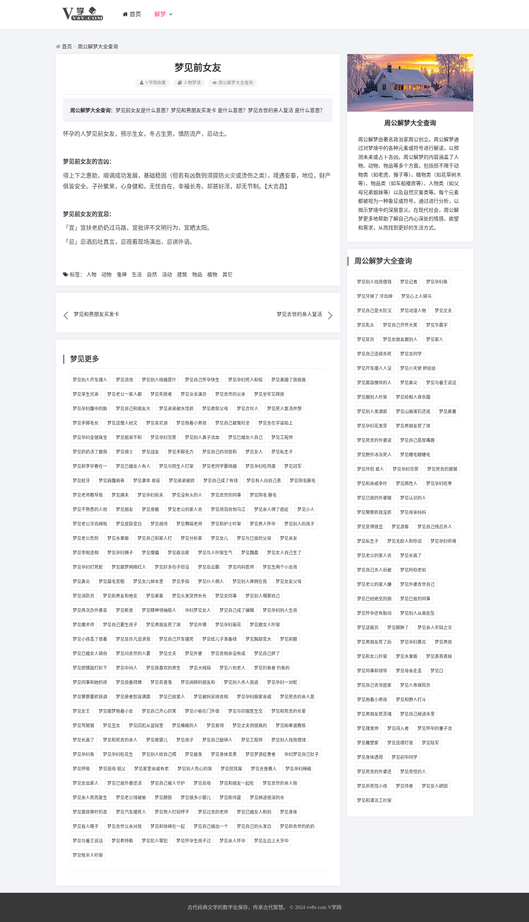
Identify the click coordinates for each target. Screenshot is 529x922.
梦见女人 (254, 452)
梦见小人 (306, 509)
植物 (212, 274)
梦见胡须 (159, 524)
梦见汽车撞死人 (131, 812)
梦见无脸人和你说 (404, 541)
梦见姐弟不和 (129, 437)
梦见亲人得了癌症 (271, 509)
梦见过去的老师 (213, 812)
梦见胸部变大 (258, 639)
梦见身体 (288, 812)
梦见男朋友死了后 (374, 642)
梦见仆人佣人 (211, 581)
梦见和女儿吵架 (372, 656)
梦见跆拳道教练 (291, 725)
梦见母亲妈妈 (413, 512)
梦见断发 (124, 610)
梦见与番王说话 (88, 840)
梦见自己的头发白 (254, 826)
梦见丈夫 (167, 653)
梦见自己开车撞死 (176, 639)
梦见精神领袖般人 (159, 610)
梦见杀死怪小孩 (372, 786)
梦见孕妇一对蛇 (282, 682)
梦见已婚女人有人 (133, 466)
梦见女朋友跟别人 (400, 339)
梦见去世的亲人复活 (270, 110)
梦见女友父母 (289, 581)
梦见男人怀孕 (263, 524)
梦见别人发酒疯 (372, 411)
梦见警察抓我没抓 (374, 512)
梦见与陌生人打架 (176, 466)
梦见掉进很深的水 (267, 797)
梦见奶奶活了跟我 (90, 452)
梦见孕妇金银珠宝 (90, 437)
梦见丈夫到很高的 (249, 725)
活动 (167, 274)
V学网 (335, 907)
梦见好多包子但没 (172, 567)
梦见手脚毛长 (86, 423)
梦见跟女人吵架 (265, 624)
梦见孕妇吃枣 (439, 483)
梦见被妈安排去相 (211, 696)
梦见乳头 (365, 325)
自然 (152, 274)
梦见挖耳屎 (231, 768)
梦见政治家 (178, 552)
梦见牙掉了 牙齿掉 (375, 296)
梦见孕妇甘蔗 (163, 437)
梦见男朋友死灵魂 (374, 714)
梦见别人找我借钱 (288, 740)
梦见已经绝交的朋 (374, 598)
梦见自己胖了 (267, 653)
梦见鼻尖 (81, 581)
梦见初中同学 (404, 757)
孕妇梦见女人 (198, 610)
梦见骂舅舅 (83, 725)
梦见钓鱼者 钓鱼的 (272, 668)
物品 (197, 274)
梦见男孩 (443, 642)
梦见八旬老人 (232, 668)
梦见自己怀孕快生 (202, 379)
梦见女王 (81, 711)
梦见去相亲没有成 (228, 653)
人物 (91, 274)
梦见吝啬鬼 (161, 682)
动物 (106, 274)
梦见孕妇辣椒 (298, 768)
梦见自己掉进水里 (417, 714)
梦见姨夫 (120, 495)
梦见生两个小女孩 (280, 567)
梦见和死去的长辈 (288, 711)
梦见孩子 (185, 740)
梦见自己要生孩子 (120, 624)
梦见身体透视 (370, 757)
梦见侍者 (404, 786)
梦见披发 (193, 754)
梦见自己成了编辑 (237, 610)
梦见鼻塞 (447, 411)
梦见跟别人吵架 (372, 397)
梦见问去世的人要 (133, 653)
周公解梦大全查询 (98, 46)
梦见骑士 (124, 452)
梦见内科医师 (241, 567)
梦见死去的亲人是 (297, 696)
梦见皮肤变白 (129, 524)
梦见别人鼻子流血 (202, 437)
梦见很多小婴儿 (196, 797)
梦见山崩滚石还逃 (413, 411)
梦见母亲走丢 (409, 670)
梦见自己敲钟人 (217, 740)
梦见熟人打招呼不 (172, 812)
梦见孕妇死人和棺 (245, 379)
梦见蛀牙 (81, 480)
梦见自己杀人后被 (374, 570)
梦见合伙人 (247, 408)
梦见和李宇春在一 (90, 466)
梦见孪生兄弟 (86, 394)
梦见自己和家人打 (154, 538)
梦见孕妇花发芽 (372, 426)
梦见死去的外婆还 (374, 771)
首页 (135, 14)
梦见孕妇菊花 (228, 624)
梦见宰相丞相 (86, 552)
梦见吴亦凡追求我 (133, 639)
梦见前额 (288, 639)
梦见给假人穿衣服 (413, 397)
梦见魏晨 (249, 552)
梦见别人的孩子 (299, 524)
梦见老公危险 (86, 538)
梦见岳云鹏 (209, 567)
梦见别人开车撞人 (90, 379)
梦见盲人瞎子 (86, 826)
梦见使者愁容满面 (133, 696)
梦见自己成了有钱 (220, 480)
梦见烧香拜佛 (129, 682)
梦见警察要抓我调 (90, 696)
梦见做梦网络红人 (129, 567)
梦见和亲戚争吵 (372, 483)
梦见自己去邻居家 (374, 685)
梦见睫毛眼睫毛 (415, 454)
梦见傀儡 (150, 552)
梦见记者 (408, 282)
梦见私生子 (282, 452)
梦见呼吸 (81, 768)
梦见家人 (434, 339)
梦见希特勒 (122, 840)
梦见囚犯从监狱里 (146, 725)
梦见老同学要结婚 (219, 466)
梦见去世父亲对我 (124, 826)
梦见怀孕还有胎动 (374, 613)
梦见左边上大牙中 (271, 840)
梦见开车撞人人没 (374, 368)
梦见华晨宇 (437, 325)
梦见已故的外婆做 (374, 498)
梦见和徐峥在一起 (167, 826)
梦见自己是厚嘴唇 (417, 440)
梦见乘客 (154, 596)
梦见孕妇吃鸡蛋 (260, 466)
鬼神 (122, 274)
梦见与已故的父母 (254, 538)
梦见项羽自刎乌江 (228, 509)
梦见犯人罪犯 (155, 840)
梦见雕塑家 (368, 743)
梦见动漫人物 (413, 310)
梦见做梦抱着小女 (116, 711)
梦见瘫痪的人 (185, 725)
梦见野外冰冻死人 (374, 454)
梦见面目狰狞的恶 (90, 812)
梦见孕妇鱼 (83, 754)
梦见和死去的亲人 (120, 740)
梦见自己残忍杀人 (434, 526)
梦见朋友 (124, 509)
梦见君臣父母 (215, 408)
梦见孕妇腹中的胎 (90, 408)
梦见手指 (180, 581)
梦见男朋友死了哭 (163, 624)
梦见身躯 (150, 509)
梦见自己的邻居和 (219, 452)
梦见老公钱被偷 (131, 797)
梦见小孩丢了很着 (90, 639)
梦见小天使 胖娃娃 (418, 368)
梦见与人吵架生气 (215, 552)
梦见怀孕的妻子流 (434, 728)
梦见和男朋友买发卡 (193, 110)
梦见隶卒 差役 (146, 480)
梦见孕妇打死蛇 (88, 567)
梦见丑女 (111, 725)
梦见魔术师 (83, 624)
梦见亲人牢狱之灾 (434, 627)
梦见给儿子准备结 (219, 639)
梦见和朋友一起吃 (237, 783)
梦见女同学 (411, 354)
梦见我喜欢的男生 (163, 668)
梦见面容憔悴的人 (374, 382)
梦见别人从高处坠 (417, 613)
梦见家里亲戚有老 (151, 768)
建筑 (182, 274)
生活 (137, 274)
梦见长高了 (83, 740)
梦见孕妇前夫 (150, 495)
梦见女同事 (226, 596)
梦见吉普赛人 (264, 768)
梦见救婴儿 (157, 740)
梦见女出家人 (86, 783)
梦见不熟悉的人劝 (90, 509)
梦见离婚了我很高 (288, 379)
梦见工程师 (282, 437)
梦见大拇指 (200, 668)
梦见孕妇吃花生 (118, 754)
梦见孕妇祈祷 (443, 541)
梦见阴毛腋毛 (303, 480)
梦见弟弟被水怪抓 (176, 408)
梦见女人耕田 (435, 786)
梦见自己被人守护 (167, 783)
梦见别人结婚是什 (159, 379)
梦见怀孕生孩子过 (193, 840)
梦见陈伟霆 (230, 797)
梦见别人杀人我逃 (241, 682)
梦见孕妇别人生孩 (280, 610)
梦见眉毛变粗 (112, 581)
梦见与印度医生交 (245, 711)
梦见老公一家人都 (124, 394)
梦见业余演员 (194, 394)
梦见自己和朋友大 (133, 408)
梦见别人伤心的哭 (194, 768)
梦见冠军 (293, 466)
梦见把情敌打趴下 (90, 668)
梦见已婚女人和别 (254, 812)
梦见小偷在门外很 (202, 711)
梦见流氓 (124, 379)
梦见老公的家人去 (185, 509)
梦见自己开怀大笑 (400, 325)
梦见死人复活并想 (284, 408)
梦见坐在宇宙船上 (275, 423)
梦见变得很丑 (370, 526)
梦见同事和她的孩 (90, 682)
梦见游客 (400, 526)
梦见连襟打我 (400, 743)
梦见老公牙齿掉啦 (90, 524)
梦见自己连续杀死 (374, 354)
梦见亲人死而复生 (90, 797)
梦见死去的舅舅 (442, 469)
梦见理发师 (368, 728)
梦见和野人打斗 (411, 699)
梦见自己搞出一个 (211, 826)
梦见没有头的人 (187, 495)
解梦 (160, 14)
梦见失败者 (161, 394)
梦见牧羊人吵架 (88, 855)
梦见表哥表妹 (439, 656)
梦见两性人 (406, 483)
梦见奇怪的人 (413, 771)
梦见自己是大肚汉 (374, 310)
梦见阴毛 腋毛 (263, 495)
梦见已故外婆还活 (124, 783)
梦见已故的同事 (415, 598)
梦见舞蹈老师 (189, 524)
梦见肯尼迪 (157, 423)
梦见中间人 (126, 668)
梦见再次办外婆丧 (90, 610)
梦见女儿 (219, 538)
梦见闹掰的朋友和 (198, 682)
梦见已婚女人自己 (245, 437)
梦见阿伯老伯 (413, 570)
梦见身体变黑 (224, 754)
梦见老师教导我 (88, 495)
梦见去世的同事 (226, 495)
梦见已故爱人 (172, 696)
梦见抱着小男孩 (191, 423)
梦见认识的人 (413, 498)
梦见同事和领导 (372, 670)
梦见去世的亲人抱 (280, 783)
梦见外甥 (198, 624)
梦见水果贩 (118, 538)
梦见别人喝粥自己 (262, 596)
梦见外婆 (193, 653)
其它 (227, 274)
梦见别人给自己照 (159, 754)
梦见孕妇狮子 (120, 552)
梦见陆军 (430, 743)
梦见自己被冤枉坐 (232, 423)
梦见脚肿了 (398, 627)
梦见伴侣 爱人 (370, 469)
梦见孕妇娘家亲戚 (254, 696)
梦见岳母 (202, 783)
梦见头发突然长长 (189, 596)
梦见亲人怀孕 (232, 840)
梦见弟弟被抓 (182, 480)
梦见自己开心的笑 (159, 711)
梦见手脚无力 (181, 452)
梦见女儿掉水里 (148, 581)
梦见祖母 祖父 (112, 768)
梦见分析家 (191, 538)
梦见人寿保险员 (415, 685)
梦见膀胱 (163, 797)
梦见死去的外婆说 (374, 440)
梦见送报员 (368, 627)
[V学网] (82, 22)
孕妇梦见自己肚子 (301, 754)
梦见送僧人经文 (122, 423)
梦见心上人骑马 (416, 296)
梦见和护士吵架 (226, 524)
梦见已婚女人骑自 (90, 653)
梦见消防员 (83, 596)
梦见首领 (215, 725)
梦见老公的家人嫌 (374, 584)
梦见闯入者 (398, 728)
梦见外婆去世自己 (417, 584)
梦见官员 (365, 339)
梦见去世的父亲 (230, 394)
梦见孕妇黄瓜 (413, 642)
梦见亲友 (288, 538)
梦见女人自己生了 (284, 552)
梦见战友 (150, 452)
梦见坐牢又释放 (269, 394)
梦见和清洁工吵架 (374, 800)
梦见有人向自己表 (264, 480)
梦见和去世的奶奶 (297, 826)
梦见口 (436, 670)
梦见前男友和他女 (120, 596)
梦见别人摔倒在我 (249, 581)
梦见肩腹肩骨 (112, 480)
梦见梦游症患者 (260, 754)
